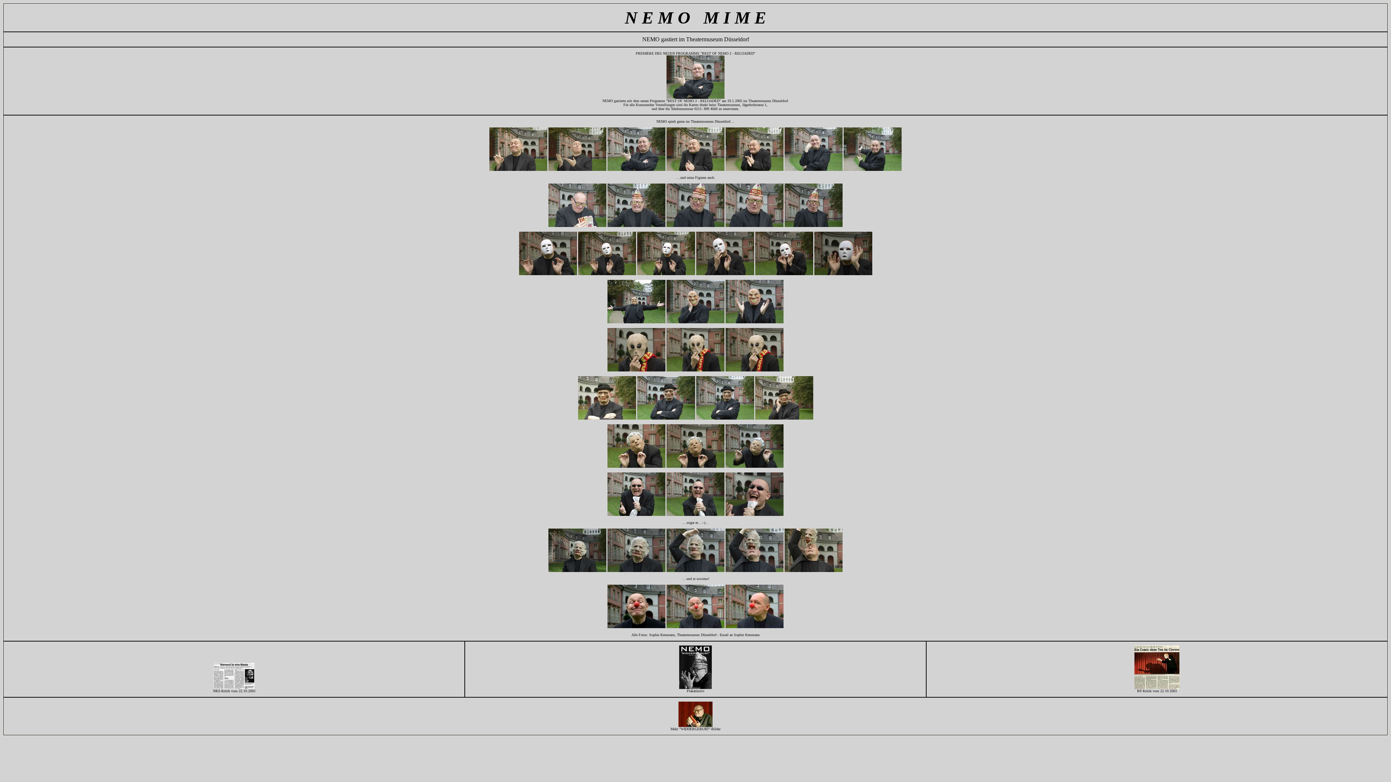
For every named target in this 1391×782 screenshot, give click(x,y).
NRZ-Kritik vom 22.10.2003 (234, 691)
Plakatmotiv (696, 691)
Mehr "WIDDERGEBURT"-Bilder (695, 729)
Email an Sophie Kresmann (740, 635)
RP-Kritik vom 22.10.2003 (1157, 691)
